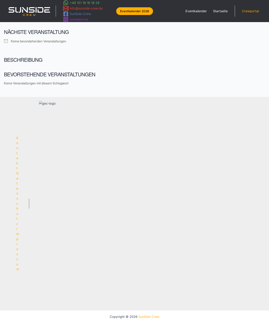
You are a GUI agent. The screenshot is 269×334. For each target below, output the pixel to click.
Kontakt (17, 153)
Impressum (17, 249)
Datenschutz (17, 198)
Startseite (220, 11)
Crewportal (250, 11)
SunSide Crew (148, 317)
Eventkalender (196, 11)
